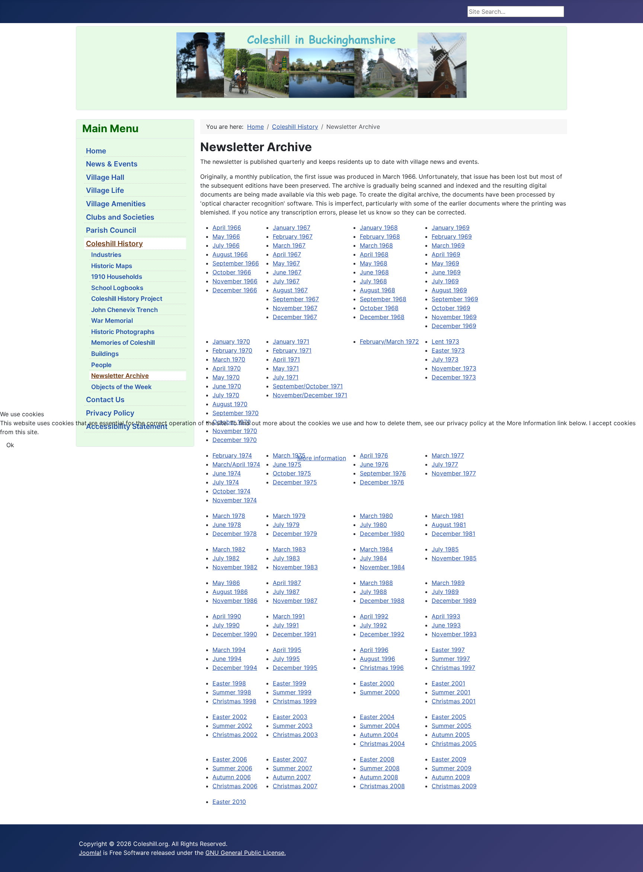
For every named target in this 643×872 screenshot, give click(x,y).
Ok (10, 445)
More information (321, 458)
